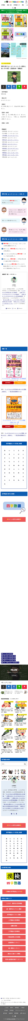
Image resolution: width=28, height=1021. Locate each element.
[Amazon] (19, 308)
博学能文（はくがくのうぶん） (10, 148)
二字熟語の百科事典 (14, 920)
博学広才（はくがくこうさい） (10, 140)
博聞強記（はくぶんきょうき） (10, 152)
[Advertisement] (14, 174)
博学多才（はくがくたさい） (10, 144)
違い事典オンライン (14, 948)
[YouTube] (15, 8)
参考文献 (5, 1013)
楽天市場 (7, 382)
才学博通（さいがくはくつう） (10, 135)
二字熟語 (22, 1007)
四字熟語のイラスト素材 (14, 914)
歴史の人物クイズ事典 (14, 953)
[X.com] (13, 8)
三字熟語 (6, 1010)
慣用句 (11, 1007)
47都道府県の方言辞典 (14, 937)
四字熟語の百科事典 (11, 1019)
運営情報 (16, 1013)
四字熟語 (11, 1010)
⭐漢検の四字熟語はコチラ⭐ (14, 891)
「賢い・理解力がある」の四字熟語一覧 (11, 662)
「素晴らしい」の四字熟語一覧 (9, 660)
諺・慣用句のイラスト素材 (14, 909)
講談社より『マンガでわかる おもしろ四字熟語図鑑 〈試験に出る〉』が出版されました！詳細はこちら (14, 11)
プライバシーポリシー (20, 1010)
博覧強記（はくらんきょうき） (10, 155)
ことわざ (6, 1007)
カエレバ (15, 380)
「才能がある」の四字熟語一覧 (9, 658)
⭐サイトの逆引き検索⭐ (14, 519)
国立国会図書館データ (15, 391)
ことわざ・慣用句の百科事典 (14, 903)
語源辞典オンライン (14, 942)
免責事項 (11, 1013)
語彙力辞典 (14, 926)
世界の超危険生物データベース (14, 959)
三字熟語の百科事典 (14, 931)
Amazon (19, 382)
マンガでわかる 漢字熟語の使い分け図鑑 (13, 378)
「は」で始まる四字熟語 (6, 63)
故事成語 (17, 1007)
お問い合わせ (23, 1013)
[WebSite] (8, 308)
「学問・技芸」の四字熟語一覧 (9, 655)
